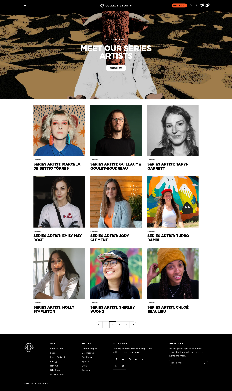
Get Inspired (88, 353)
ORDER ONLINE (179, 5)
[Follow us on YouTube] (136, 359)
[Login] (196, 5)
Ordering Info (57, 374)
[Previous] (99, 324)
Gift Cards (55, 370)
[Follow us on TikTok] (143, 359)
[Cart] (206, 5)
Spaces (85, 361)
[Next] (133, 324)
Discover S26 (116, 68)
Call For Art (88, 357)
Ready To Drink (57, 357)
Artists (37, 160)
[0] (201, 5)
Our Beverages (89, 349)
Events (85, 366)
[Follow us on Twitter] (123, 359)
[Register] (204, 363)
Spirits (53, 353)
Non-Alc (54, 366)
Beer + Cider (56, 349)
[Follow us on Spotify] (123, 366)
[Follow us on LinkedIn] (116, 366)
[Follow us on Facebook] (116, 359)
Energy (53, 361)
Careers (86, 370)
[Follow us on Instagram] (129, 359)
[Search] (191, 5)
